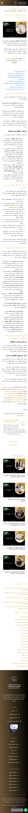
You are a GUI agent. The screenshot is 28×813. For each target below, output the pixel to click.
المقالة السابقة (14, 441)
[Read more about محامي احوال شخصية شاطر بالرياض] (14, 490)
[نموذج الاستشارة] (18, 714)
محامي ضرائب (24, 644)
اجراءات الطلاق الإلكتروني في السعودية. (16, 78)
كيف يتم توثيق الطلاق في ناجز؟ (14, 89)
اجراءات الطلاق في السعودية (16, 73)
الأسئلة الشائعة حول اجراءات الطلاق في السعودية (14, 84)
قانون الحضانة (16, 397)
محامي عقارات (24, 647)
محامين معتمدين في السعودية (19, 663)
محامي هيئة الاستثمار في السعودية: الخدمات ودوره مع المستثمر (15, 607)
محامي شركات (24, 639)
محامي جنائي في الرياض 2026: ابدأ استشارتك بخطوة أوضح (15, 589)
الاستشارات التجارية (23, 622)
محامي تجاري (24, 633)
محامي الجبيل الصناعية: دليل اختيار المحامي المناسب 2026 (16, 603)
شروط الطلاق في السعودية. (16, 81)
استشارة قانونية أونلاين (14, 59)
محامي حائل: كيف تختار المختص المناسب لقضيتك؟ (17, 598)
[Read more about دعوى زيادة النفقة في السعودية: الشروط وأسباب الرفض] (14, 562)
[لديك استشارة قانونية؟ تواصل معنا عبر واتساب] (25, 810)
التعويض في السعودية (22, 625)
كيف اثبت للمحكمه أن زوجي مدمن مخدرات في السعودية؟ (14, 524)
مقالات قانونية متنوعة (22, 666)
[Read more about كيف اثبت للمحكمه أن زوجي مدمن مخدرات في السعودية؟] (14, 514)
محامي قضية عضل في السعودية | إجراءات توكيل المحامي (14, 476)
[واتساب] (16, 710)
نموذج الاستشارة (13, 714)
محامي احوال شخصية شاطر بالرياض (16, 500)
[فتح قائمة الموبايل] (2, 3)
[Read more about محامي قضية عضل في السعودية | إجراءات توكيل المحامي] (14, 466)
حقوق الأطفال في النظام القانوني (15, 400)
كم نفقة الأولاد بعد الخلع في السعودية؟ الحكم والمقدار (16, 548)
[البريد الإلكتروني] (18, 717)
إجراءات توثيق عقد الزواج (15, 399)
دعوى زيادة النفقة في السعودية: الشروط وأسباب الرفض (14, 572)
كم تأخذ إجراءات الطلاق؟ (16, 87)
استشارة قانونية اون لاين (21, 619)
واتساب (13, 711)
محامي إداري (24, 630)
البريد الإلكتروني (13, 718)
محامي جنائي (24, 636)
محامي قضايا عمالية (22, 652)
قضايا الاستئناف (24, 628)
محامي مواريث (24, 660)
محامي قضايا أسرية (23, 649)
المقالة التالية (14, 444)
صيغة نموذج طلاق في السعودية (13, 391)
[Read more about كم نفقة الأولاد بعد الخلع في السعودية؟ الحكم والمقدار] (14, 538)
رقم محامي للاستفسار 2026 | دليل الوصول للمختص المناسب (16, 594)
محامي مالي (24, 655)
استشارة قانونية (23, 617)
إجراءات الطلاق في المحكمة (15, 75)
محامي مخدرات (24, 658)
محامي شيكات (24, 641)
